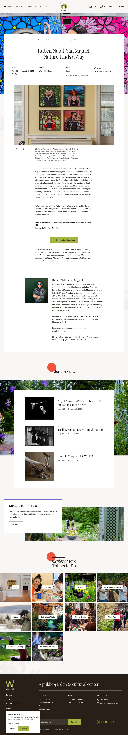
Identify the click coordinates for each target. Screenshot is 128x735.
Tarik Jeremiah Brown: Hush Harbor (80, 429)
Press (8, 699)
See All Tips (16, 524)
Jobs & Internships (13, 704)
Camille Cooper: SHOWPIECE (76, 456)
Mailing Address (44, 709)
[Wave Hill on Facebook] (106, 722)
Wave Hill (60, 730)
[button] (8, 6)
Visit (18, 6)
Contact (9, 695)
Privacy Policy (44, 730)
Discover (30, 6)
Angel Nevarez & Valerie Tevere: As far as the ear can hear (80, 403)
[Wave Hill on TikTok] (112, 722)
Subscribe (74, 722)
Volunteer (9, 708)
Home (40, 40)
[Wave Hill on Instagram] (99, 722)
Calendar (43, 6)
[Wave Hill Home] (64, 6)
